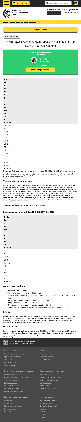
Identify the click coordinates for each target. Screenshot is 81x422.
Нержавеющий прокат (12, 374)
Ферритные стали (10, 383)
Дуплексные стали (11, 385)
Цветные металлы (47, 397)
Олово (42, 414)
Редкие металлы (10, 409)
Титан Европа (45, 359)
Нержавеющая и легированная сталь (19, 371)
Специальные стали (11, 388)
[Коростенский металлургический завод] (5, 342)
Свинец (42, 417)
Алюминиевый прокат (47, 400)
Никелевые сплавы (11, 351)
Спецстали (8, 359)
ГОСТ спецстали (10, 365)
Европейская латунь (47, 388)
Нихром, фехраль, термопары (15, 354)
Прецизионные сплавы (12, 357)
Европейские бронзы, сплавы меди (52, 377)
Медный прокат (45, 383)
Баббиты (43, 409)
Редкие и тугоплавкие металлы (16, 397)
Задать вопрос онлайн (40, 70)
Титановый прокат (46, 354)
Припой (42, 411)
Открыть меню (40, 30)
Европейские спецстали (13, 362)
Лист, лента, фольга (11, 36)
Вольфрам (8, 400)
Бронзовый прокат (46, 374)
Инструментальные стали (13, 391)
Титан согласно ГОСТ (47, 357)
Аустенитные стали (11, 380)
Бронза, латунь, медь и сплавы (52, 371)
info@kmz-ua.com (71, 12)
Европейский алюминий (48, 406)
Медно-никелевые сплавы (49, 380)
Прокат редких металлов (13, 406)
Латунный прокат (46, 385)
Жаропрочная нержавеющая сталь (16, 377)
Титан (42, 351)
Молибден (8, 403)
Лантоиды (7, 411)
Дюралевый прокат (47, 403)
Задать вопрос (22, 3)
